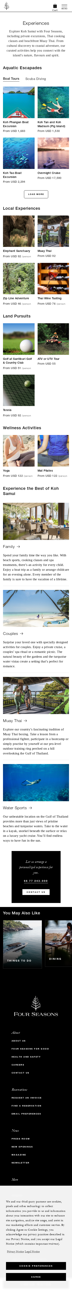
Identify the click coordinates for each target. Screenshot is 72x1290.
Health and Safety (26, 1057)
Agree (36, 1277)
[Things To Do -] (22, 944)
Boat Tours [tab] (11, 79)
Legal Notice (32, 1251)
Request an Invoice (27, 1097)
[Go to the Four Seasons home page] (6, 6)
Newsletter (21, 1162)
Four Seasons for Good (30, 1049)
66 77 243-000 (36, 880)
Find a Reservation (27, 1105)
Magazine (19, 1154)
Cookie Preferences (36, 1266)
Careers (18, 1065)
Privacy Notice (15, 1251)
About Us (19, 1041)
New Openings (22, 1146)
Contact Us (36, 892)
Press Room (21, 1138)
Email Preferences (26, 1113)
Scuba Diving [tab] (35, 79)
